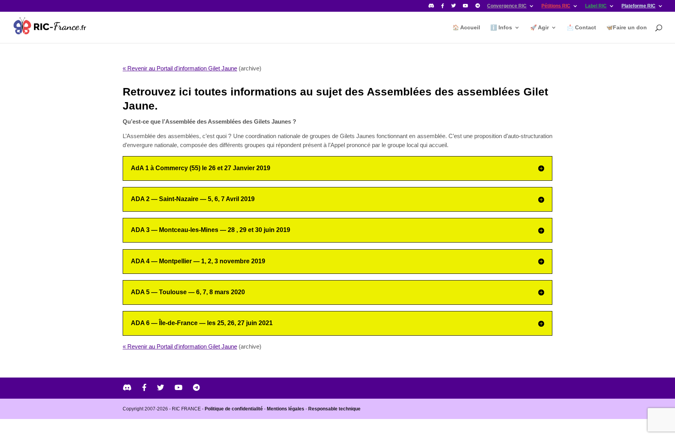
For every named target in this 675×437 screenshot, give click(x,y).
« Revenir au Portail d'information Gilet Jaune (180, 68)
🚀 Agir (539, 28)
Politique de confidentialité (234, 409)
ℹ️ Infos (501, 28)
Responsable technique (334, 409)
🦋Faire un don (626, 28)
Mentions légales (285, 409)
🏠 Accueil (466, 28)
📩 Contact (581, 28)
